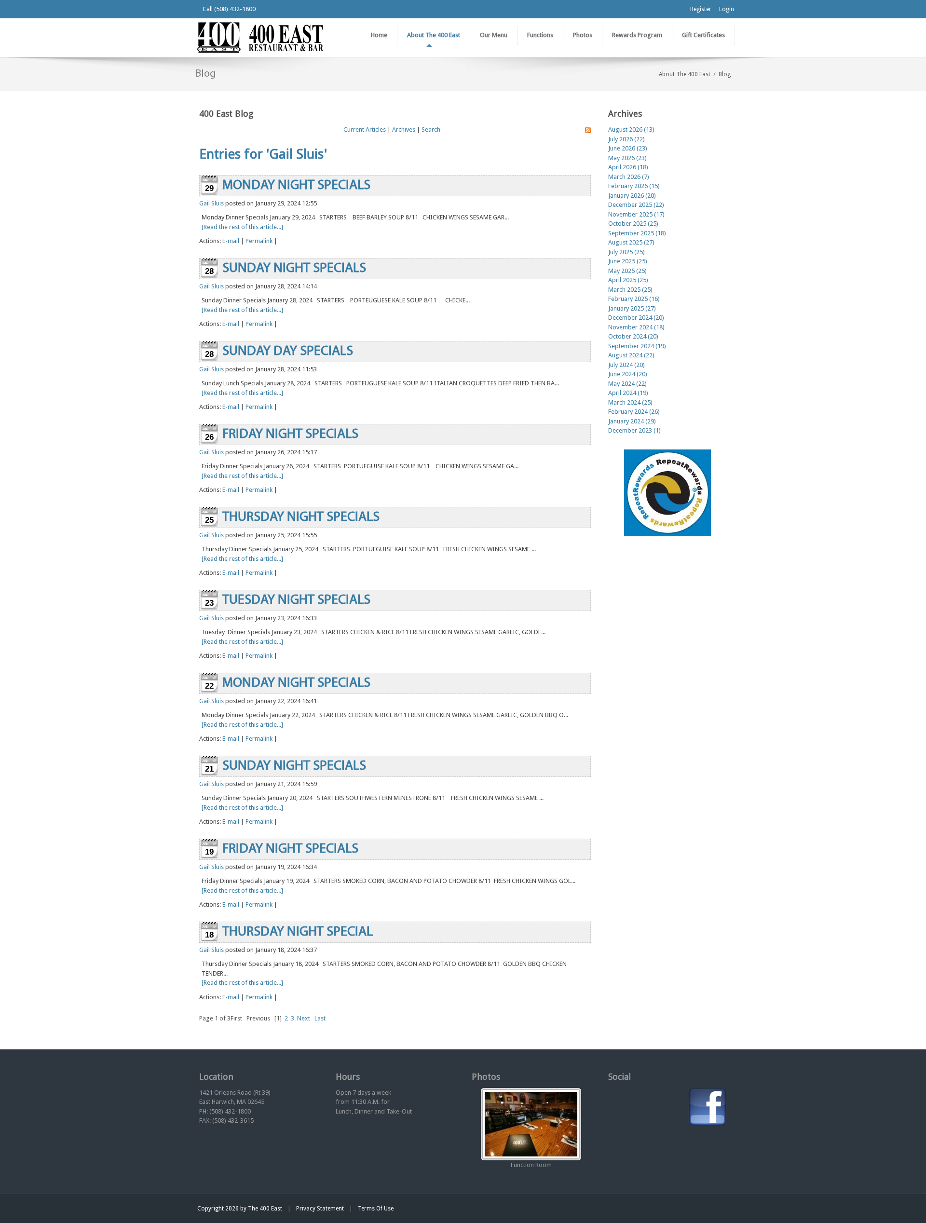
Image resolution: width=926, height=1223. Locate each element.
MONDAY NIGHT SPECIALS (296, 185)
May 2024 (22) (627, 383)
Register (700, 9)
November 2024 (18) (636, 327)
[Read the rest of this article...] (242, 227)
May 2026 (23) (627, 158)
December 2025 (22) (636, 204)
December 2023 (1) (634, 430)
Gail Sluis (211, 203)
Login (726, 9)
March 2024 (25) (630, 402)
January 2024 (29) (632, 421)
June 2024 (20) (627, 374)
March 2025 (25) (630, 289)
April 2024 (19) (628, 392)
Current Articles (364, 129)
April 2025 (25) (628, 280)
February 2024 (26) (634, 411)
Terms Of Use (376, 1208)
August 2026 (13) (631, 129)
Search (431, 129)
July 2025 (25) (626, 252)
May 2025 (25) (627, 270)
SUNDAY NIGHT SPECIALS (294, 268)
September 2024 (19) (637, 346)
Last (320, 1018)
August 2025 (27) (631, 242)
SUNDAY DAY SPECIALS (287, 351)
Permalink (258, 241)
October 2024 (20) (633, 336)
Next (303, 1018)
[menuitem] (433, 35)
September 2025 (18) (637, 233)
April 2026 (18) (628, 167)
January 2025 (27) (632, 308)
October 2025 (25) (633, 223)
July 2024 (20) (626, 364)
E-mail (230, 241)
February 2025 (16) (634, 298)
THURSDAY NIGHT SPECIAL (297, 932)
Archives (403, 129)
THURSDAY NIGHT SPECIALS (301, 517)
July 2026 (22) (626, 139)
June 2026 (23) (627, 148)
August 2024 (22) (631, 355)
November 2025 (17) (636, 214)
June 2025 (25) (627, 261)
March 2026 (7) (628, 176)
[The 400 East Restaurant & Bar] (260, 37)
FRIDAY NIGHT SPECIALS (290, 434)
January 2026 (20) (632, 195)
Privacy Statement (320, 1208)
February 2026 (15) (634, 186)
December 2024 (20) (636, 317)
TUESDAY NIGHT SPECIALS (296, 600)
